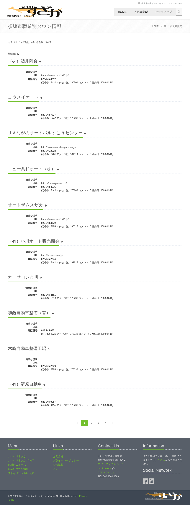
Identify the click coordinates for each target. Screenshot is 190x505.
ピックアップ (163, 11)
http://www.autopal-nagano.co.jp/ (58, 147)
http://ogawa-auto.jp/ (52, 255)
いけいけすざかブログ (21, 460)
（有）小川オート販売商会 (33, 241)
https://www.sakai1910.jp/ (55, 75)
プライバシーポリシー (66, 460)
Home (122, 11)
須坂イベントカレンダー (22, 473)
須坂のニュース (17, 464)
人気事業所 (141, 11)
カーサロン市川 (23, 277)
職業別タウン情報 (18, 468)
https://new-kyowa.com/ (54, 183)
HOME (156, 26)
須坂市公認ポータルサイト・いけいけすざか (161, 3)
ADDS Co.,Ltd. (106, 472)
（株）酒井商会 (23, 61)
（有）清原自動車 (25, 384)
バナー (57, 468)
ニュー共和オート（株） (31, 168)
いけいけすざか (17, 456)
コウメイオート (23, 97)
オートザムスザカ (25, 204)
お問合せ (58, 456)
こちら (161, 460)
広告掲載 (58, 464)
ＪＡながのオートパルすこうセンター (45, 132)
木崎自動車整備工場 (27, 348)
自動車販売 (176, 26)
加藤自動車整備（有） (29, 312)
